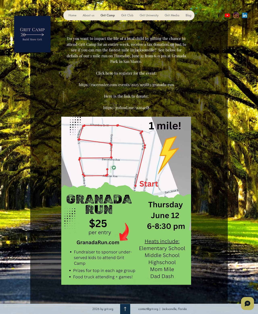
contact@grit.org (148, 309)
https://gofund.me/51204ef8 (126, 107)
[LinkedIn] (244, 15)
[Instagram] (236, 15)
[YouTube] (227, 15)
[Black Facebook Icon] (218, 15)
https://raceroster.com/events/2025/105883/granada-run (126, 84)
